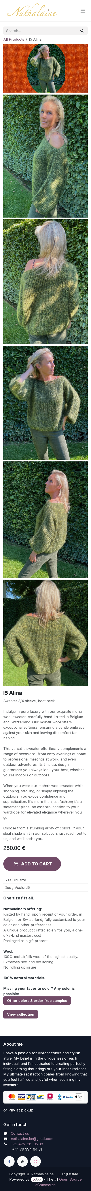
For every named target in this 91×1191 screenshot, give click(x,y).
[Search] (82, 31)
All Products (13, 39)
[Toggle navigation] (83, 11)
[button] (32, 864)
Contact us (20, 1133)
